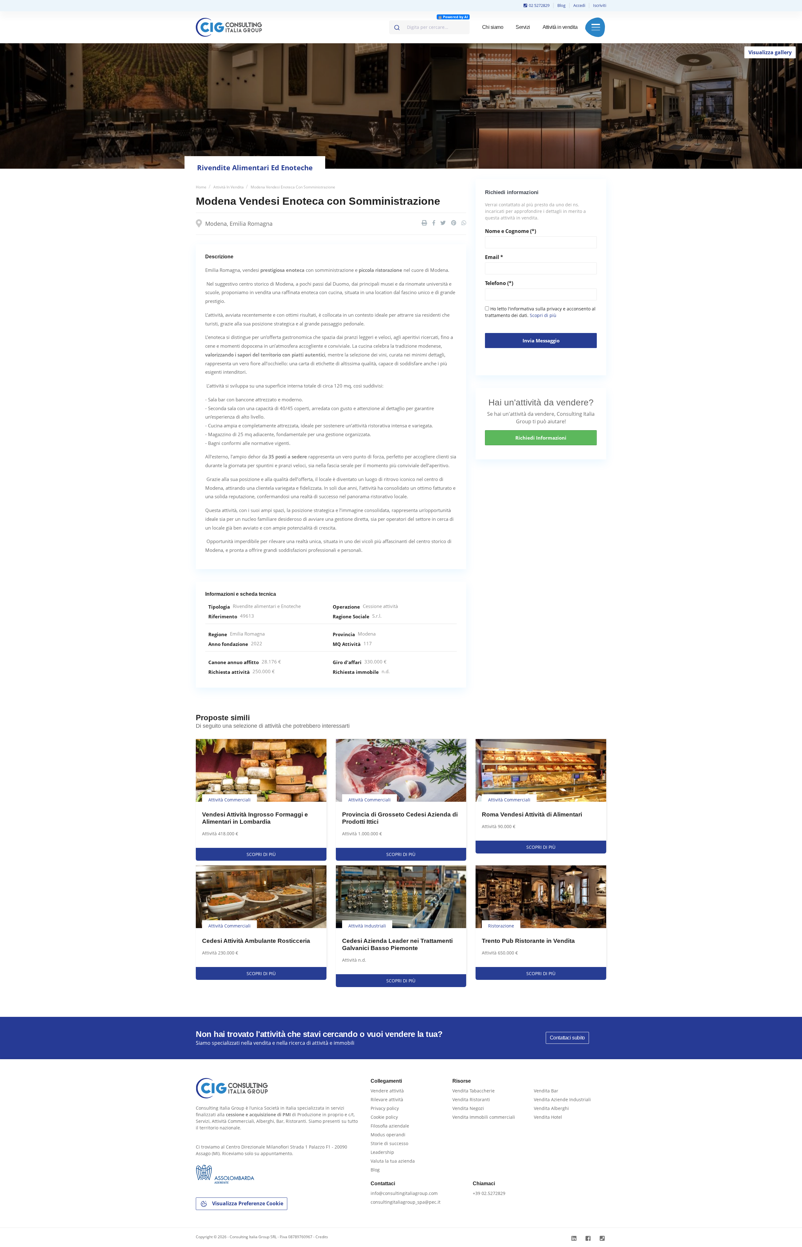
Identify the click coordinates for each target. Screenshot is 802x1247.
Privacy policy (385, 1108)
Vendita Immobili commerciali (483, 1117)
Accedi (579, 5)
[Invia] (396, 26)
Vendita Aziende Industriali (562, 1099)
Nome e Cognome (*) (510, 231)
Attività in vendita (560, 27)
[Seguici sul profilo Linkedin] (574, 1238)
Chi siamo (492, 27)
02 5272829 (538, 5)
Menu (595, 27)
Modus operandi (388, 1135)
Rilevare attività (387, 1099)
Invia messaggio (541, 340)
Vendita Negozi (468, 1108)
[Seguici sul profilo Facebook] (589, 1238)
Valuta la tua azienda (393, 1161)
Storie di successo (389, 1143)
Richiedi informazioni (540, 438)
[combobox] (429, 27)
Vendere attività (387, 1091)
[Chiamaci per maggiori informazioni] (603, 1238)
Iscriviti (599, 5)
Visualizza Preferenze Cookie (247, 1203)
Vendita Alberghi (551, 1108)
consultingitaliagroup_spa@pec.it (405, 1202)
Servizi (523, 27)
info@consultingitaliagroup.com (404, 1193)
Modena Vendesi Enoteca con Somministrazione (293, 187)
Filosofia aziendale (390, 1126)
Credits (321, 1236)
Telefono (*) (499, 283)
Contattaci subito (567, 1037)
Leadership (382, 1152)
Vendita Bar (546, 1091)
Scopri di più (543, 315)
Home (201, 187)
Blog (561, 5)
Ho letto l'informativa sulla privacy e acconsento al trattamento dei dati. (540, 312)
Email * (494, 257)
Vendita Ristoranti (471, 1099)
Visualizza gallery (770, 52)
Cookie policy (384, 1117)
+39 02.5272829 (489, 1193)
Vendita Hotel (548, 1117)
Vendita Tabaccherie (473, 1091)
